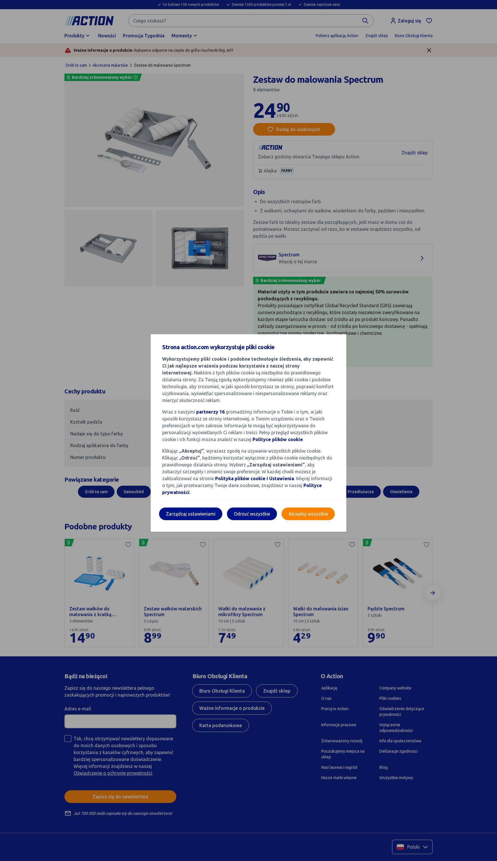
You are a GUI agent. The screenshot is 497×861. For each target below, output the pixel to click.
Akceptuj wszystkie (308, 513)
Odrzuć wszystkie (252, 513)
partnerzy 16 (210, 411)
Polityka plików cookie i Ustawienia (254, 478)
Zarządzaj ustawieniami (190, 513)
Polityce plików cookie (278, 439)
